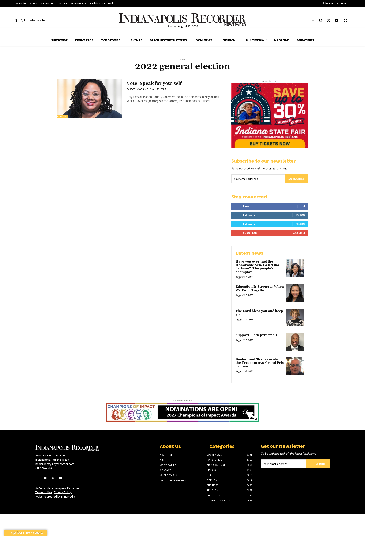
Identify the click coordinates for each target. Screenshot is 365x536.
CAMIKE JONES (135, 89)
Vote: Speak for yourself (154, 83)
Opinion (62, 116)
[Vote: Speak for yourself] (89, 98)
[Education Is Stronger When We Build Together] (295, 293)
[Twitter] (329, 20)
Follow (300, 215)
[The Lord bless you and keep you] (295, 318)
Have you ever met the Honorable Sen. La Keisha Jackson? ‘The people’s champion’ (257, 267)
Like (303, 206)
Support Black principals (256, 335)
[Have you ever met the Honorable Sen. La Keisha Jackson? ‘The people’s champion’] (295, 268)
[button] (345, 20)
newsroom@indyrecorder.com (54, 464)
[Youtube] (336, 20)
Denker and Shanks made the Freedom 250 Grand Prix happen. (260, 362)
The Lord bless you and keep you (259, 313)
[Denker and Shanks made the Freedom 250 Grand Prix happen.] (295, 366)
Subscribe (296, 179)
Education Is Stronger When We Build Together (260, 288)
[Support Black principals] (295, 342)
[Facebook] (313, 20)
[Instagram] (321, 20)
